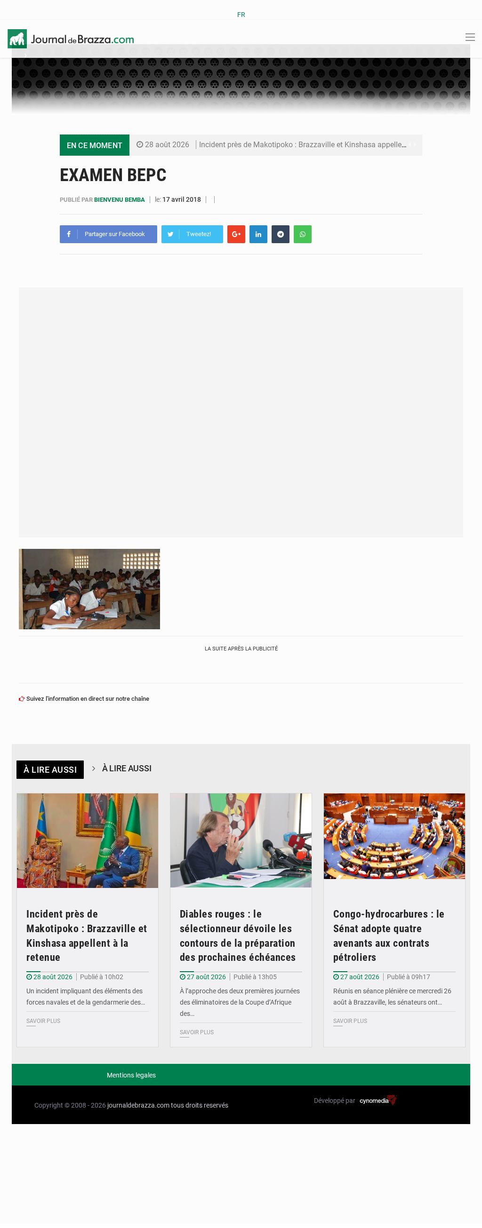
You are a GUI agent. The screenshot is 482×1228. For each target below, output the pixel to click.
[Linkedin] (258, 234)
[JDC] (71, 38)
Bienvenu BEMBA (120, 199)
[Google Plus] (236, 234)
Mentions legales (131, 1075)
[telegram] (280, 234)
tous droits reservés (199, 1105)
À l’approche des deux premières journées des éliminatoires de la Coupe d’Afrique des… (240, 1002)
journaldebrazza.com (138, 1105)
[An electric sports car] (87, 840)
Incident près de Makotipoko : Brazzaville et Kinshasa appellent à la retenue (324, 144)
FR (241, 14)
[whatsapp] (303, 234)
